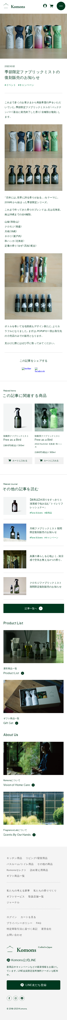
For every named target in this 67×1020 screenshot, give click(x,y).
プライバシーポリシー (19, 923)
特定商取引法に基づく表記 (22, 928)
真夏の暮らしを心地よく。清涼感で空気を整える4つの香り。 (46, 558)
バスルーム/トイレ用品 (20, 864)
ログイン (12, 917)
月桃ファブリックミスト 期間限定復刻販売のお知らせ (46, 530)
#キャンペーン (26, 85)
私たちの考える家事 (18, 890)
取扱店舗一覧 (36, 896)
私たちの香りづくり (45, 890)
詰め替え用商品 (39, 870)
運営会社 (46, 928)
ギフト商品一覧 (16, 875)
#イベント (10, 85)
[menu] (61, 6)
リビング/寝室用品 (37, 858)
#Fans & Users (36, 513)
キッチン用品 (14, 858)
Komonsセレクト (16, 870)
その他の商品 (45, 864)
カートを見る (28, 917)
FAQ (38, 923)
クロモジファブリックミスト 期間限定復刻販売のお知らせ (46, 584)
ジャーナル (13, 902)
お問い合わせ (14, 934)
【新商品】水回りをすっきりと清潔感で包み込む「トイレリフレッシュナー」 (46, 503)
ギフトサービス (16, 896)
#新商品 (48, 513)
